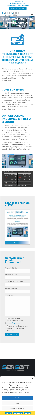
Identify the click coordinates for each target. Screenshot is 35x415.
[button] (32, 379)
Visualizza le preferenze (17, 408)
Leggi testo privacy (13, 323)
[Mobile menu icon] (32, 14)
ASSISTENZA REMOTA (17, 8)
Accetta (17, 398)
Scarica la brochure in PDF (17, 204)
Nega (17, 403)
